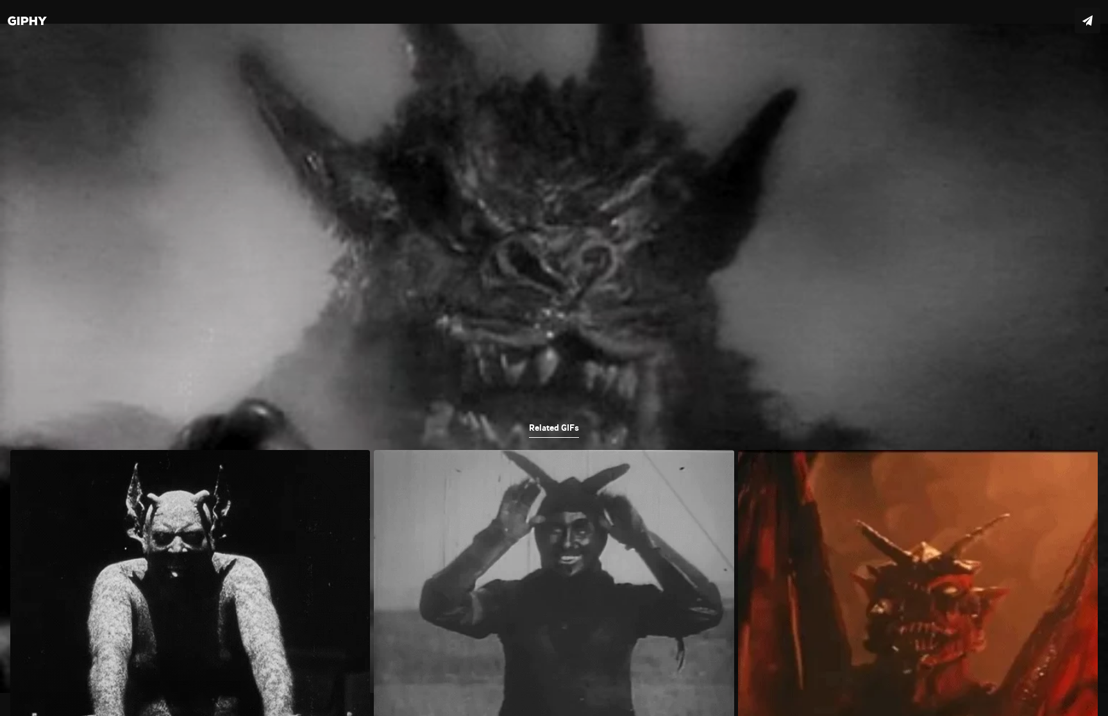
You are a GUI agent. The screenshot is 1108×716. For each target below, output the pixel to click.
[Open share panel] (1087, 20)
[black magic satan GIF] (554, 358)
